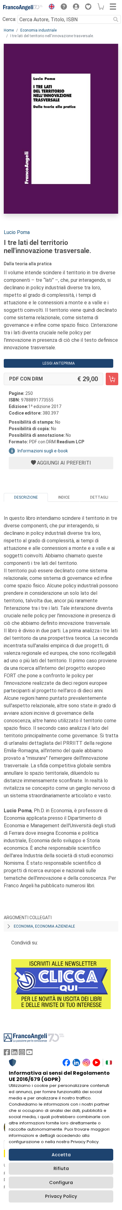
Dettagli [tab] (99, 497)
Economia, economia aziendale (44, 926)
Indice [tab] (64, 497)
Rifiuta (61, 1168)
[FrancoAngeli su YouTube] (29, 1054)
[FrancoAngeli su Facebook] (7, 1054)
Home (9, 30)
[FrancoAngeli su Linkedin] (14, 1054)
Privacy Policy (61, 1196)
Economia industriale (38, 30)
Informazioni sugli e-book (43, 450)
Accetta (61, 1155)
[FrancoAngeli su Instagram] (22, 1054)
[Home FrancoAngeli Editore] (23, 7)
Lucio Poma (17, 232)
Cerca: (9, 19)
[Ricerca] (116, 19)
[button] (50, 7)
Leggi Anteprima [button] (59, 363)
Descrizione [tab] (26, 497)
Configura (61, 1182)
